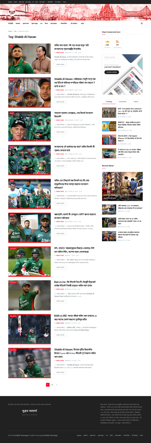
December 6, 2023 (72, 90)
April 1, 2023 (70, 255)
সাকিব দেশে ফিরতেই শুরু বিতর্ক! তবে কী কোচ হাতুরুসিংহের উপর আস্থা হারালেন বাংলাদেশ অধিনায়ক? (71, 184)
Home (10, 2)
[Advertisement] (100, 12)
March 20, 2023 (71, 323)
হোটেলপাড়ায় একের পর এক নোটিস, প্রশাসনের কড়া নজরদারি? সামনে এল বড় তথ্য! (129, 221)
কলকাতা (15, 2)
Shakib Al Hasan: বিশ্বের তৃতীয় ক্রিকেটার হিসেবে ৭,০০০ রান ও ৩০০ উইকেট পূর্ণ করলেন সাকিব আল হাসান (75, 353)
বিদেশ (36, 2)
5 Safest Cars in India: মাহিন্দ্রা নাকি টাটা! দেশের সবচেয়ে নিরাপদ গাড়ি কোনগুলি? (129, 152)
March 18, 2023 (71, 360)
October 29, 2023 (72, 154)
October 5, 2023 (71, 221)
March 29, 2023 (71, 289)
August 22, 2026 (110, 198)
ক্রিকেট (11, 79)
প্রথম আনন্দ (28, 2)
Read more (60, 64)
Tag (15, 31)
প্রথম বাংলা (21, 2)
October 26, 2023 (72, 191)
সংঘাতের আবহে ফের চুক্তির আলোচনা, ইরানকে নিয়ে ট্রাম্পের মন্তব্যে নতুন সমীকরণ (129, 234)
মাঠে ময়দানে (42, 2)
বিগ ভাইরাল (58, 2)
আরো (64, 2)
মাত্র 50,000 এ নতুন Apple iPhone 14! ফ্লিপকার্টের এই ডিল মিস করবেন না (130, 138)
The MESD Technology (20, 435)
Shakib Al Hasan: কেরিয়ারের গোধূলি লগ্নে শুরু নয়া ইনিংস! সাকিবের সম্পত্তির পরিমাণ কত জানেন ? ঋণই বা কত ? (75, 83)
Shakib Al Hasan (23, 31)
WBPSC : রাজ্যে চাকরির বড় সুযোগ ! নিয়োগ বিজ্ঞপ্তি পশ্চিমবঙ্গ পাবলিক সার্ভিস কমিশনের (129, 124)
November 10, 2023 (72, 120)
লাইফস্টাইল (50, 2)
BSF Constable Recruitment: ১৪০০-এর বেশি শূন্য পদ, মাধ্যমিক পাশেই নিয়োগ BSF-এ (130, 111)
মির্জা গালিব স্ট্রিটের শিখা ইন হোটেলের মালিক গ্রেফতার (120, 195)
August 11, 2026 (71, 52)
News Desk (60, 52)
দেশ (33, 2)
